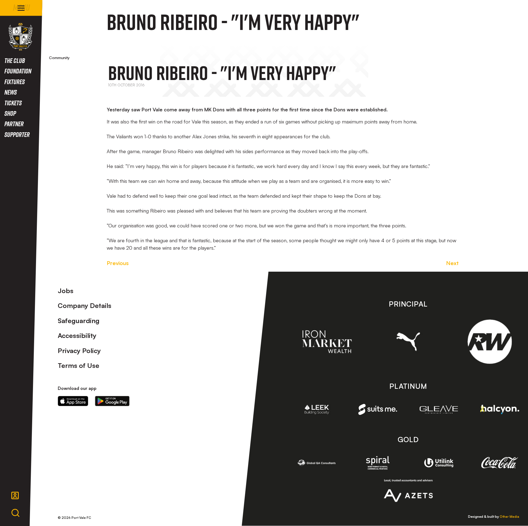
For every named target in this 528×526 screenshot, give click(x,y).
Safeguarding (79, 320)
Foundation (17, 71)
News (10, 92)
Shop (10, 113)
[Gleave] (438, 409)
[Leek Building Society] (316, 409)
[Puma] (408, 341)
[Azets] (408, 490)
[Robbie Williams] (489, 341)
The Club (14, 60)
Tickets (13, 103)
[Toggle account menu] (15, 495)
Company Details (84, 305)
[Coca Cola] (499, 463)
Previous (118, 263)
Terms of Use (78, 365)
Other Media (509, 516)
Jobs (65, 291)
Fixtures (14, 82)
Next (452, 263)
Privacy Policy (79, 350)
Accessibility (77, 335)
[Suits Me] (377, 409)
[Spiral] (377, 463)
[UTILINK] (438, 462)
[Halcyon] (499, 409)
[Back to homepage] (20, 36)
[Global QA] (316, 463)
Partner (14, 124)
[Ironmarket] (326, 342)
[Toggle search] (15, 513)
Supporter (17, 134)
